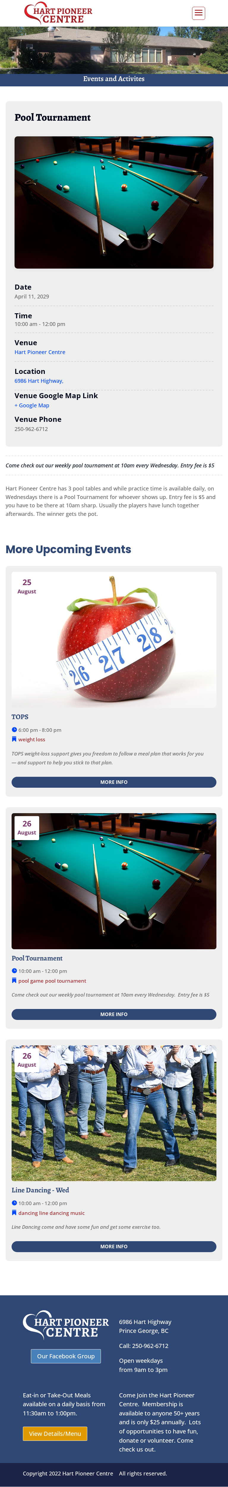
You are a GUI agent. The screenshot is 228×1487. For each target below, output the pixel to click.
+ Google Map (32, 405)
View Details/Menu (55, 1434)
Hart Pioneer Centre (40, 352)
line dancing (54, 1213)
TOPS (20, 716)
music (77, 1213)
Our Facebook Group (66, 1356)
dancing (28, 1213)
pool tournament (65, 980)
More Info (114, 782)
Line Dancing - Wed (40, 1190)
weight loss (31, 739)
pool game (31, 980)
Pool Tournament (37, 958)
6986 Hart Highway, (39, 380)
